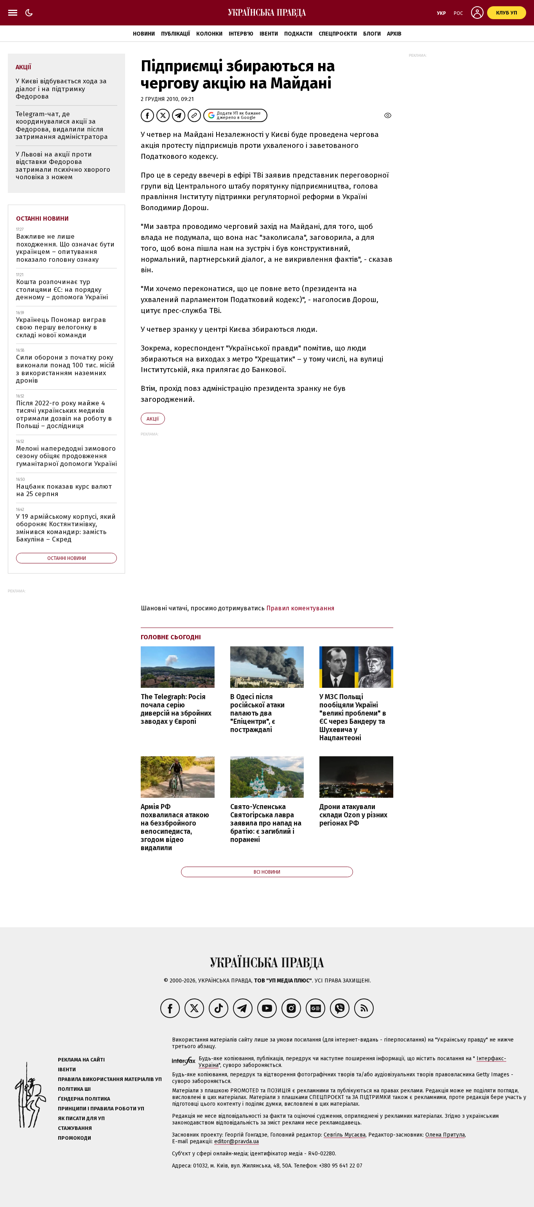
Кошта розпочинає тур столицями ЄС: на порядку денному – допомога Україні (62, 289)
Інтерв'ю (241, 34)
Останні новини (42, 218)
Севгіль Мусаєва (345, 1134)
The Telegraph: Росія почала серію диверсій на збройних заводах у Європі (176, 709)
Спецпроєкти (338, 34)
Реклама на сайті (81, 1060)
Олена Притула (445, 1134)
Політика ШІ (74, 1089)
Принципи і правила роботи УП (101, 1109)
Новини (144, 34)
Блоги (372, 34)
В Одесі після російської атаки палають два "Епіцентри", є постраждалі (257, 713)
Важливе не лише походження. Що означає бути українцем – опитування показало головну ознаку (65, 248)
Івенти (269, 34)
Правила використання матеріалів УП (110, 1079)
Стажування (75, 1128)
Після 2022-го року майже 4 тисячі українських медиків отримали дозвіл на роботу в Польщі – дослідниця (64, 414)
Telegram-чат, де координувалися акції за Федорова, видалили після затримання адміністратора (62, 125)
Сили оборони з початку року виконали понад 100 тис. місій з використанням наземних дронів (65, 369)
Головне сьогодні (171, 637)
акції (153, 419)
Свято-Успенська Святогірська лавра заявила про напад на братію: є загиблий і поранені (265, 823)
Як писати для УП (81, 1118)
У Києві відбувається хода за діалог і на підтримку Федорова (61, 89)
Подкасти (298, 34)
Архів (394, 34)
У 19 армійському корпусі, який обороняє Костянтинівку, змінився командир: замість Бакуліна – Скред (66, 528)
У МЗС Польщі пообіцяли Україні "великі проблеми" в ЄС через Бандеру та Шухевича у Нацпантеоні (352, 718)
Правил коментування (300, 608)
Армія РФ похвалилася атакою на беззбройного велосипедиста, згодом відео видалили (175, 828)
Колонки (209, 34)
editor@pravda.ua (236, 1141)
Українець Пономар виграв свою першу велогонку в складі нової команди (61, 327)
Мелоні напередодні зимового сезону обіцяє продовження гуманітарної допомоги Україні (66, 456)
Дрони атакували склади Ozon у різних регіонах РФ (353, 815)
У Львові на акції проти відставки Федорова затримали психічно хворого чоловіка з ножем (63, 166)
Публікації (175, 34)
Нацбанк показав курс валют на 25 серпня (64, 490)
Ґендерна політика (84, 1099)
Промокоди (74, 1138)
